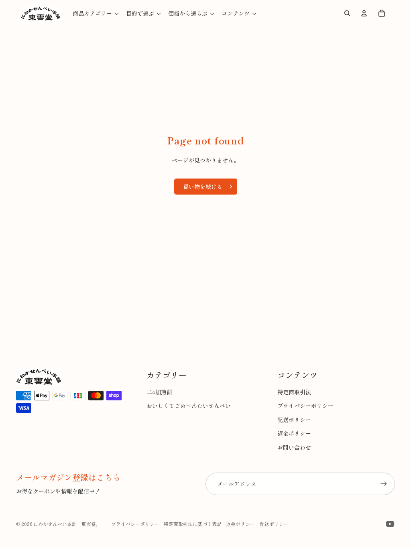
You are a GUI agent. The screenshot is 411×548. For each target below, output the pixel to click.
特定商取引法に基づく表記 (193, 523)
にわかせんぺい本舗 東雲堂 (64, 523)
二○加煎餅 (159, 392)
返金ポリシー (294, 433)
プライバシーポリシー (305, 406)
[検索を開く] (347, 13)
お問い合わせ (294, 447)
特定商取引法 (294, 392)
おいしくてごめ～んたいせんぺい (188, 406)
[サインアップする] (383, 483)
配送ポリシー (294, 420)
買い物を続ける (202, 187)
